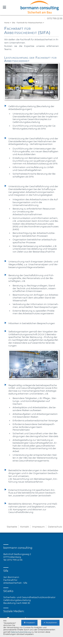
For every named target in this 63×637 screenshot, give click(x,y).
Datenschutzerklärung (21, 632)
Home (6, 22)
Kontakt (24, 526)
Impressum (38, 526)
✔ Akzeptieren (50, 622)
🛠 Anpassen (29, 622)
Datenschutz (55, 526)
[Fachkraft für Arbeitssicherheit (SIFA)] (31, 7)
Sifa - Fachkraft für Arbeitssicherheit (27, 22)
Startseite (12, 526)
